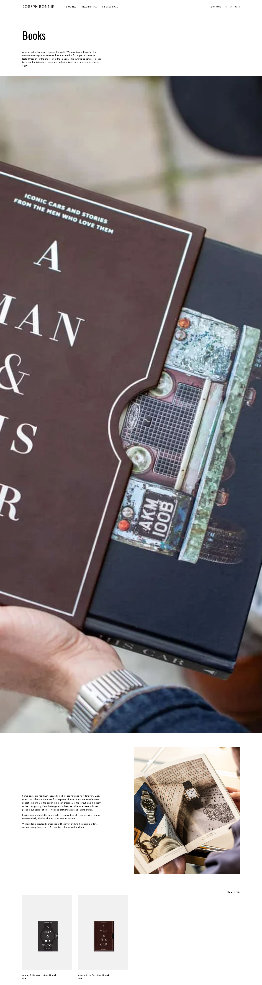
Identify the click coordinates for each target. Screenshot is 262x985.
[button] (70, 6)
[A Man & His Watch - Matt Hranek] (47, 932)
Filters (231, 891)
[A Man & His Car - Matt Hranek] (103, 932)
